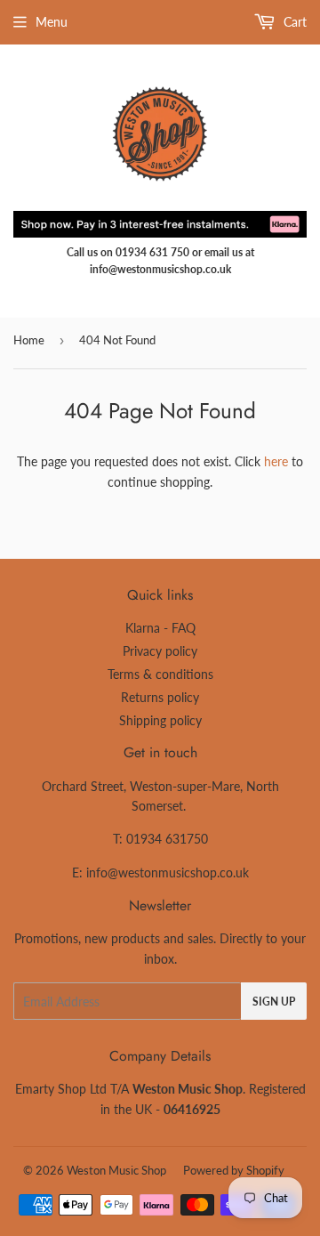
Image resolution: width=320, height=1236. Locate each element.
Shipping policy (160, 720)
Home (28, 340)
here (276, 461)
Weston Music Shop (116, 1170)
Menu (52, 21)
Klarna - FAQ (160, 627)
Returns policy (160, 697)
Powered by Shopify (233, 1170)
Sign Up (273, 1001)
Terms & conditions (160, 674)
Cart (293, 21)
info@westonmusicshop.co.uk (167, 872)
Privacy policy (160, 650)
